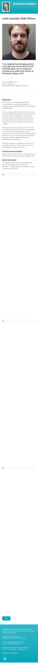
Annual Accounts (22, 649)
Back (6, 618)
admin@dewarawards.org (14, 644)
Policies (13, 649)
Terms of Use (6, 649)
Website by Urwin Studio (10, 653)
